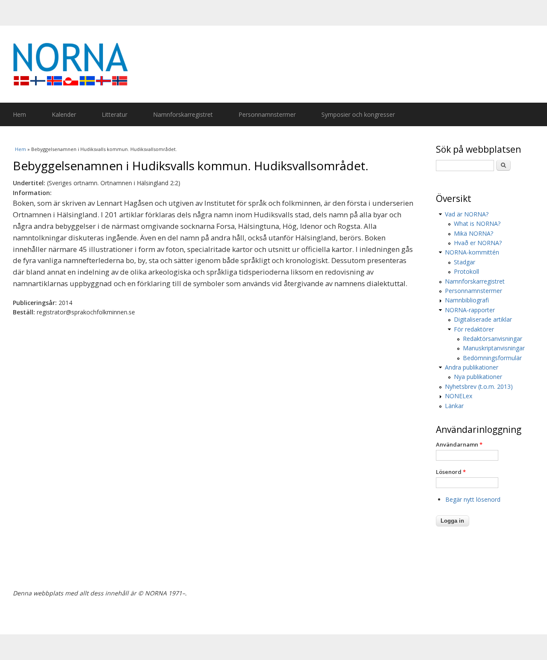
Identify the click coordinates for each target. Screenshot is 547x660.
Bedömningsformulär (492, 358)
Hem (19, 114)
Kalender (64, 114)
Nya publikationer (478, 377)
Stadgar (464, 262)
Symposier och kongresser (358, 114)
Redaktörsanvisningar (492, 338)
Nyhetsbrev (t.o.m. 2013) (479, 386)
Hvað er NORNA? (478, 243)
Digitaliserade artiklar (483, 319)
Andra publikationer (471, 367)
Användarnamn (459, 444)
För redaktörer (474, 329)
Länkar (454, 406)
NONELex (458, 396)
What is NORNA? (477, 223)
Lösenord (451, 472)
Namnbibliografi (467, 300)
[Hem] (278, 64)
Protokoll (466, 271)
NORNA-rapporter (470, 310)
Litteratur (114, 114)
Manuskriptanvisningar (494, 348)
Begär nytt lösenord (472, 499)
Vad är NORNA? (466, 214)
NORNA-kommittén (472, 252)
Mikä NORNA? (473, 233)
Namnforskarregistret (183, 114)
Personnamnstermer (267, 114)
